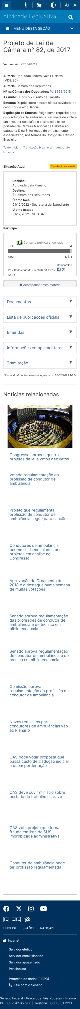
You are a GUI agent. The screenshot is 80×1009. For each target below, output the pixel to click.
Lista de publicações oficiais (33, 317)
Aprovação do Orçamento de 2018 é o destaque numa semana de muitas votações (40, 585)
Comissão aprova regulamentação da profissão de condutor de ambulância (39, 691)
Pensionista (17, 969)
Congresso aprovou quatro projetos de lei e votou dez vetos (39, 456)
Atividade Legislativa (29, 16)
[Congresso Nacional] (16, 919)
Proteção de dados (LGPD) (29, 979)
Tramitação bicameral (37, 147)
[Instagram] (31, 908)
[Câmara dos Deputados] (6, 919)
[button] (26, 5)
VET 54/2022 (29, 64)
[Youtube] (42, 908)
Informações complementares (35, 347)
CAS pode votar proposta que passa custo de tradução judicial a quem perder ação (39, 761)
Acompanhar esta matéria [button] (41, 285)
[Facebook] (8, 908)
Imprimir (8, 152)
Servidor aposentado (24, 962)
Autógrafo (62, 147)
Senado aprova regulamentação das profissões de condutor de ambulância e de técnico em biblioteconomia (39, 622)
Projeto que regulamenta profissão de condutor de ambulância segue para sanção (38, 514)
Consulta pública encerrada (43, 241)
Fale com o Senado (27, 985)
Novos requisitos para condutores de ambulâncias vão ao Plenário (39, 726)
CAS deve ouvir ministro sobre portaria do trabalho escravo (37, 794)
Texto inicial (11, 147)
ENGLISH (10, 928)
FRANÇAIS (46, 928)
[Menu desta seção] (7, 28)
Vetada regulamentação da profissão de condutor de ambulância (34, 479)
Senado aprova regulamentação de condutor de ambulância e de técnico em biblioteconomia (39, 655)
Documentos (19, 301)
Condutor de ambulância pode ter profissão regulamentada (37, 865)
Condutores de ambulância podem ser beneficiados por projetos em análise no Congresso (35, 552)
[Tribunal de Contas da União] (26, 919)
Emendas (15, 332)
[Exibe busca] (71, 17)
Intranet (13, 940)
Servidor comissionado (26, 956)
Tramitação (17, 363)
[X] (64, 269)
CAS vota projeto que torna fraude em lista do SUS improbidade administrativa (35, 832)
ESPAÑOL (27, 928)
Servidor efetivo (20, 949)
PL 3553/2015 (60, 91)
